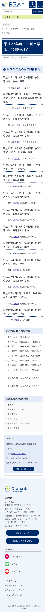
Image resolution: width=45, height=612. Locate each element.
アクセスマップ (22, 533)
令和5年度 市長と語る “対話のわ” (25, 351)
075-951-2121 (17, 509)
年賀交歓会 (13, 419)
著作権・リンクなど (15, 581)
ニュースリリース (14, 595)
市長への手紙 (14, 428)
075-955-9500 (18, 454)
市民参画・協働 (28, 29)
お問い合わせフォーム (23, 469)
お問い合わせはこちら (22, 541)
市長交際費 (13, 414)
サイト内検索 (37, 11)
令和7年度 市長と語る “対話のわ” (25, 342)
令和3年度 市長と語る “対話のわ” (25, 365)
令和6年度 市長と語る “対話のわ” (25, 346)
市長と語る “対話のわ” (19, 337)
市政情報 (14, 29)
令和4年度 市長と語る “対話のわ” (25, 356)
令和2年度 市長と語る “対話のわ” (25, 361)
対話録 (17, 88)
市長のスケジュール (17, 409)
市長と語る (6, 33)
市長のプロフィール (17, 405)
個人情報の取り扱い (15, 585)
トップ (4, 29)
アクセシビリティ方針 (16, 590)
